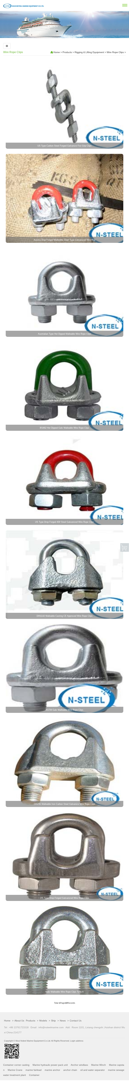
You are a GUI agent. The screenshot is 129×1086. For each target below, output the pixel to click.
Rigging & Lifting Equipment (89, 52)
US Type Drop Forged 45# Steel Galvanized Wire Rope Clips (64, 522)
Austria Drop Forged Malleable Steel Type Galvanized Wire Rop (64, 240)
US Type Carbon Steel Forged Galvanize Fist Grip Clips (64, 145)
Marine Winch (98, 1065)
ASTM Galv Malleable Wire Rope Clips (64, 710)
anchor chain (70, 1070)
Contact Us (75, 1020)
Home (56, 52)
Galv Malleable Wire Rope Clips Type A (65, 992)
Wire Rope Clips (13, 52)
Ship (53, 1020)
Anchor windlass (79, 1065)
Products (67, 52)
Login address (76, 1041)
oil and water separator (92, 1070)
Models (43, 1020)
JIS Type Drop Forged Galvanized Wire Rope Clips (64, 898)
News (63, 1020)
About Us (19, 1020)
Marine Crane (15, 1070)
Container (34, 1075)
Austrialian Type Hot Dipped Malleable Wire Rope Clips (64, 334)
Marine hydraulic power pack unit (50, 1065)
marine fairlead (33, 1070)
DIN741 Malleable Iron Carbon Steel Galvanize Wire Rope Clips (64, 804)
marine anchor (52, 1070)
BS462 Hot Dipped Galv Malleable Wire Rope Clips (64, 428)
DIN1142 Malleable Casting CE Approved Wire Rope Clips (65, 616)
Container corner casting (16, 1065)
